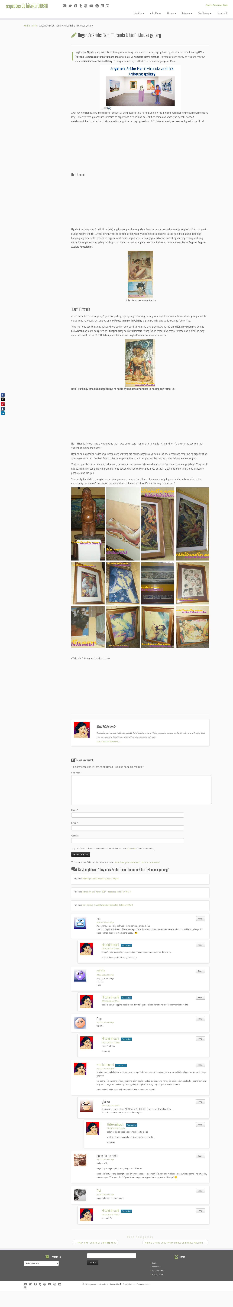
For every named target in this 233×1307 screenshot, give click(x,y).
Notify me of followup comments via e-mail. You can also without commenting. (115, 848)
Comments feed (158, 1270)
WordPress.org (157, 1274)
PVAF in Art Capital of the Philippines (95, 1242)
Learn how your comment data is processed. (137, 862)
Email (74, 822)
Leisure (186, 13)
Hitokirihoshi (110, 944)
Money (170, 13)
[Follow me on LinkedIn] (103, 6)
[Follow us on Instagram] (108, 6)
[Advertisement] (140, 147)
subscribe (131, 848)
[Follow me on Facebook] (77, 6)
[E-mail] (65, 6)
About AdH (222, 13)
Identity (138, 13)
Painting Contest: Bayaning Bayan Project (101, 878)
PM (99, 1190)
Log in (154, 1263)
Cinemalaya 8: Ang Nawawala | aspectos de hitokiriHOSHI (108, 904)
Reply (201, 918)
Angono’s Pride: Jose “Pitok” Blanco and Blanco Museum (175, 1242)
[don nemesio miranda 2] (140, 363)
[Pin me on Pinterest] (98, 6)
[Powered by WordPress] (120, 1284)
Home (27, 25)
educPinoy (155, 13)
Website (75, 835)
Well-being (204, 13)
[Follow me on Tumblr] (82, 6)
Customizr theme (143, 1284)
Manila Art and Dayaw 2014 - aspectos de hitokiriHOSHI (107, 891)
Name (74, 810)
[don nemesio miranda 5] (140, 274)
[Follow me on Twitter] (71, 6)
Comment (76, 772)
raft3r (101, 971)
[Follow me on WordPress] (86, 6)
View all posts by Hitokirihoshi (109, 741)
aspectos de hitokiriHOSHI (27, 5)
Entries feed (156, 1267)
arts (34, 25)
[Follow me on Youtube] (92, 6)
